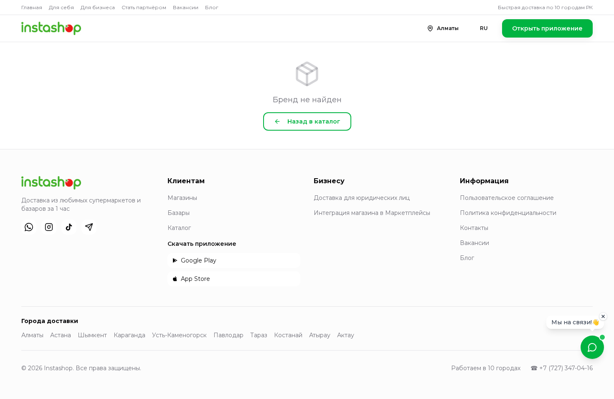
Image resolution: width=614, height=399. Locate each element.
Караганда (129, 335)
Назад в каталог (313, 121)
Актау (345, 335)
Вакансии (185, 7)
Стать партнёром (144, 7)
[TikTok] (68, 227)
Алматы (32, 335)
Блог (211, 7)
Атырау (319, 335)
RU (484, 28)
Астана (60, 335)
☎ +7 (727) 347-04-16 (561, 368)
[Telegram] (88, 227)
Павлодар (228, 335)
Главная (31, 7)
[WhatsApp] (28, 227)
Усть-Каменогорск (179, 335)
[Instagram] (48, 227)
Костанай (288, 335)
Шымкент (92, 335)
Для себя (61, 7)
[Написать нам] (592, 347)
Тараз (258, 335)
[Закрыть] (603, 316)
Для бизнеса (98, 7)
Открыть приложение (547, 28)
